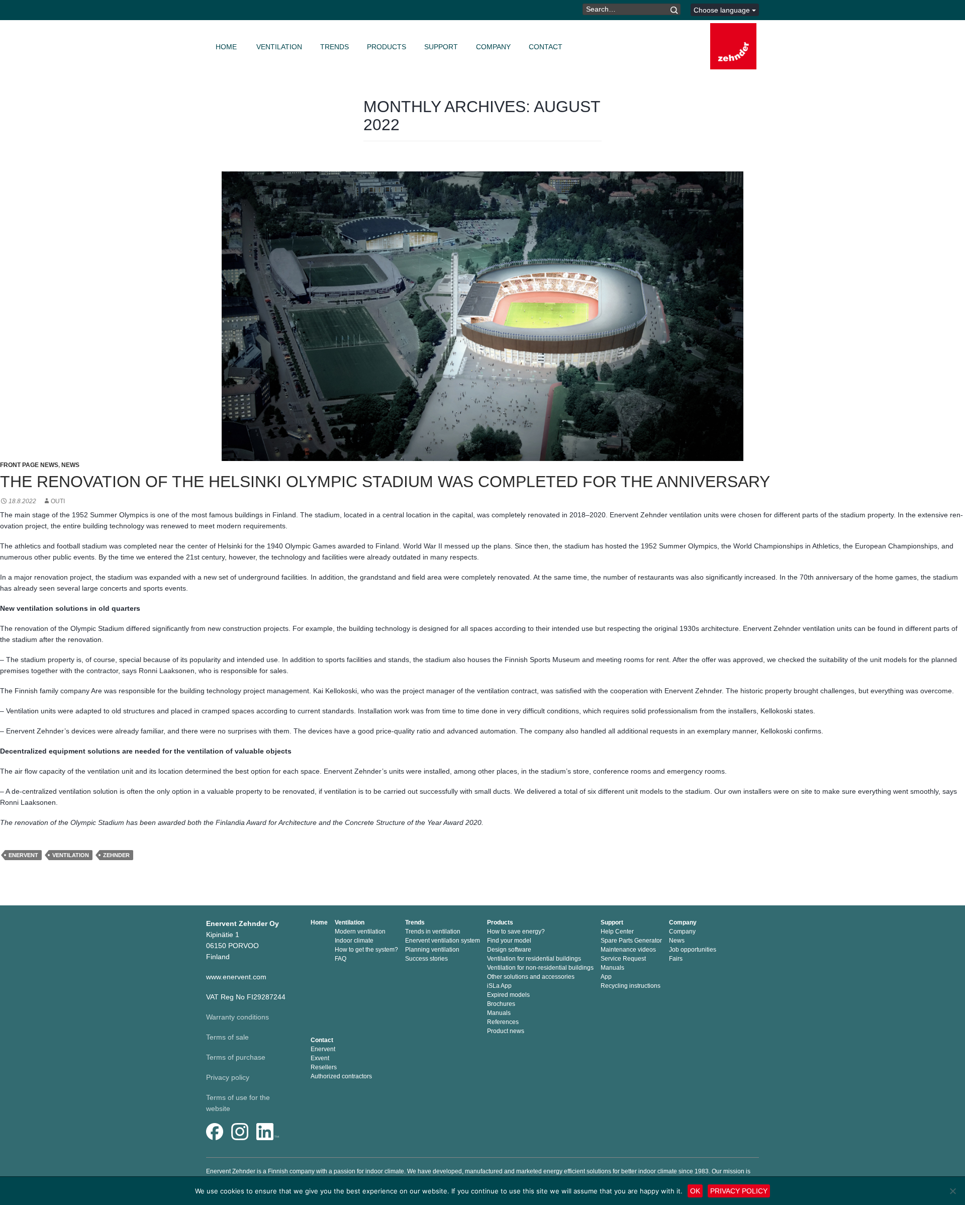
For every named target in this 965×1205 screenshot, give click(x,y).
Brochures (501, 1003)
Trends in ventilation (432, 931)
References (503, 1022)
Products (386, 47)
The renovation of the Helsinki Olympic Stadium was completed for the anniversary (385, 482)
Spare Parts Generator (631, 940)
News (70, 465)
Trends (334, 47)
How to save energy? (516, 931)
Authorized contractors (341, 1076)
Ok (695, 1191)
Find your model (509, 940)
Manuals (499, 1012)
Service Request (623, 958)
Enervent (23, 855)
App (606, 976)
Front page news (29, 465)
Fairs (676, 958)
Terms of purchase (235, 1057)
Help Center (617, 931)
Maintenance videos (628, 949)
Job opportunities (692, 949)
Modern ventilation (360, 931)
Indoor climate (354, 940)
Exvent (320, 1058)
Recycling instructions (630, 985)
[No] (952, 1191)
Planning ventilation (432, 949)
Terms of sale (227, 1037)
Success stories (426, 958)
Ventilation (279, 47)
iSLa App (499, 985)
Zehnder (116, 855)
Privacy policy (227, 1077)
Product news (505, 1031)
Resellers (324, 1067)
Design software (509, 949)
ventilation (70, 855)
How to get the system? (366, 949)
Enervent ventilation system (442, 940)
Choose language (723, 10)
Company (493, 47)
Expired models (508, 994)
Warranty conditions (237, 1017)
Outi (58, 501)
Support (441, 47)
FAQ (340, 958)
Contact (545, 47)
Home (226, 47)
